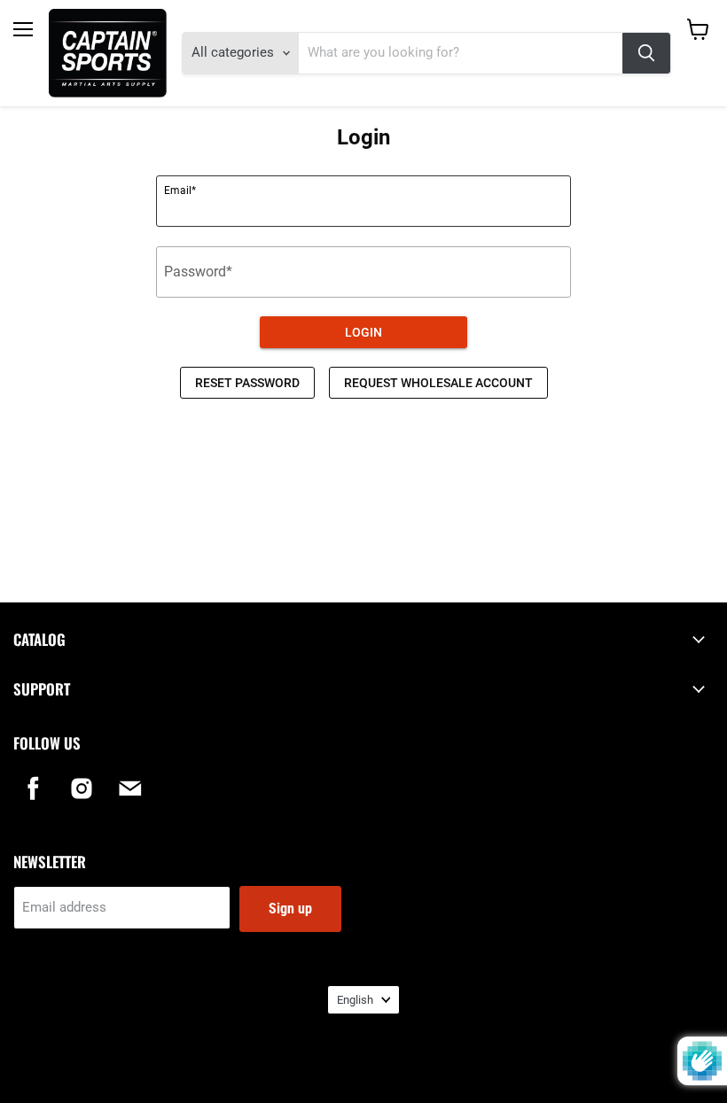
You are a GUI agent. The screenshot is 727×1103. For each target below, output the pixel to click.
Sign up (290, 908)
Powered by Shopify (363, 1068)
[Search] (646, 53)
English (355, 999)
